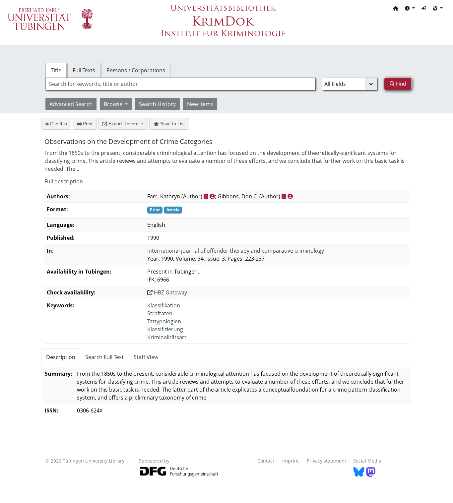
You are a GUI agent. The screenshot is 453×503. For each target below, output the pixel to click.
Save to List (172, 123)
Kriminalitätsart (166, 337)
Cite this (58, 123)
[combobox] (180, 84)
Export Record (123, 123)
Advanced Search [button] (71, 104)
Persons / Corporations (135, 70)
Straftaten (159, 313)
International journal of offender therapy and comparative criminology (235, 250)
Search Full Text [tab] (104, 357)
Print (87, 123)
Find (400, 83)
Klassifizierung (165, 329)
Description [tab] (60, 357)
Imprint (290, 461)
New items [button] (200, 104)
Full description (63, 181)
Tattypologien (164, 321)
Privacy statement (326, 461)
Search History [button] (157, 104)
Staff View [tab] (146, 357)
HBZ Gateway (170, 292)
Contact (265, 461)
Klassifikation (163, 305)
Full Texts (84, 70)
